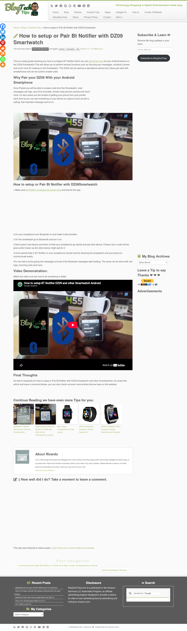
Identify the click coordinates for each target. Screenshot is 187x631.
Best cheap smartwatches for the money (65, 429)
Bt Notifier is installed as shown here (43, 189)
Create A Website (153, 12)
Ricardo (100, 49)
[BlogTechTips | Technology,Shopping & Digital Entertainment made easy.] (21, 9)
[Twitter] (2, 31)
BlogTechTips (78, 627)
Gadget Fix (121, 12)
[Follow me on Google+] (66, 6)
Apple (108, 12)
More (119, 17)
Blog (66, 12)
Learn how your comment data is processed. (73, 547)
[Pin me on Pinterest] (85, 6)
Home (56, 12)
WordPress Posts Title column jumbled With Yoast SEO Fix (34, 597)
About (75, 17)
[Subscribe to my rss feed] (53, 6)
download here (95, 61)
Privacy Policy (91, 17)
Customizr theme (113, 627)
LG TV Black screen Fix (23, 604)
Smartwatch (70, 49)
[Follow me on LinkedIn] (89, 6)
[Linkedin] (2, 37)
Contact (107, 17)
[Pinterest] (2, 42)
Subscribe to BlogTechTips (154, 58)
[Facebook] (2, 26)
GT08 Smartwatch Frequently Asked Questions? (86, 429)
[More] (2, 64)
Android (61, 49)
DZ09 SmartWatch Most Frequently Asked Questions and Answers (110, 429)
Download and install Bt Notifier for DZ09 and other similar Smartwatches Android (44, 430)
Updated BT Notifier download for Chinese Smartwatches (21, 429)
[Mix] (2, 53)
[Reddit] (2, 48)
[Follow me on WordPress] (75, 6)
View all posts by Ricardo (45, 470)
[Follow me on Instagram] (71, 6)
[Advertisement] (112, 93)
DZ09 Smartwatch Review (116, 570)
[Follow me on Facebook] (62, 6)
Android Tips (93, 12)
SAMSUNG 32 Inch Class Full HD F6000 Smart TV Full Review (36, 587)
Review (77, 12)
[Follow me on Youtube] (80, 6)
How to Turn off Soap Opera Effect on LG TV (30, 601)
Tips (78, 49)
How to (135, 12)
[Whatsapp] (2, 59)
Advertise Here (60, 17)
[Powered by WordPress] (93, 626)
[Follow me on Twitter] (57, 6)
